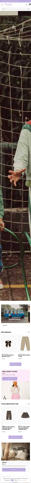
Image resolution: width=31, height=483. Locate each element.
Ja (12, 480)
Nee (16, 480)
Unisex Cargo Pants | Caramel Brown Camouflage (8, 428)
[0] (29, 4)
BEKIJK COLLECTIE (14, 437)
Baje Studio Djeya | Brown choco (8, 356)
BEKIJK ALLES (15, 364)
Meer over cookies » (22, 480)
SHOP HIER (9, 378)
